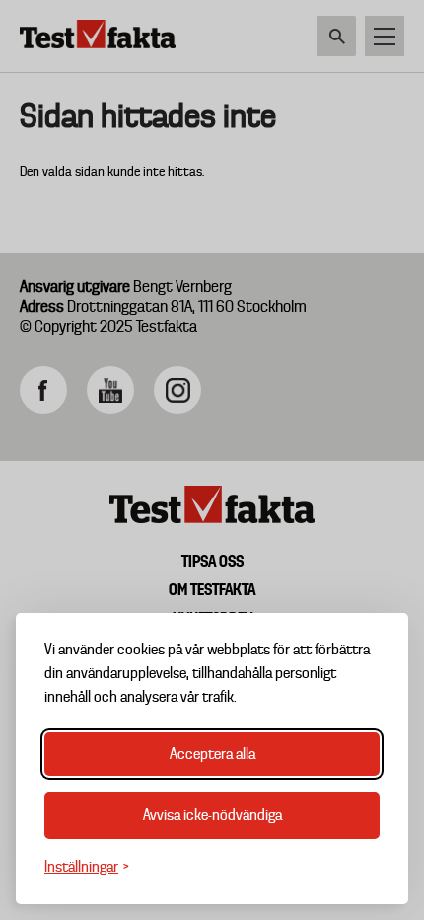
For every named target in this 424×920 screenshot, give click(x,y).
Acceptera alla (212, 754)
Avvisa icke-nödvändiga (212, 815)
